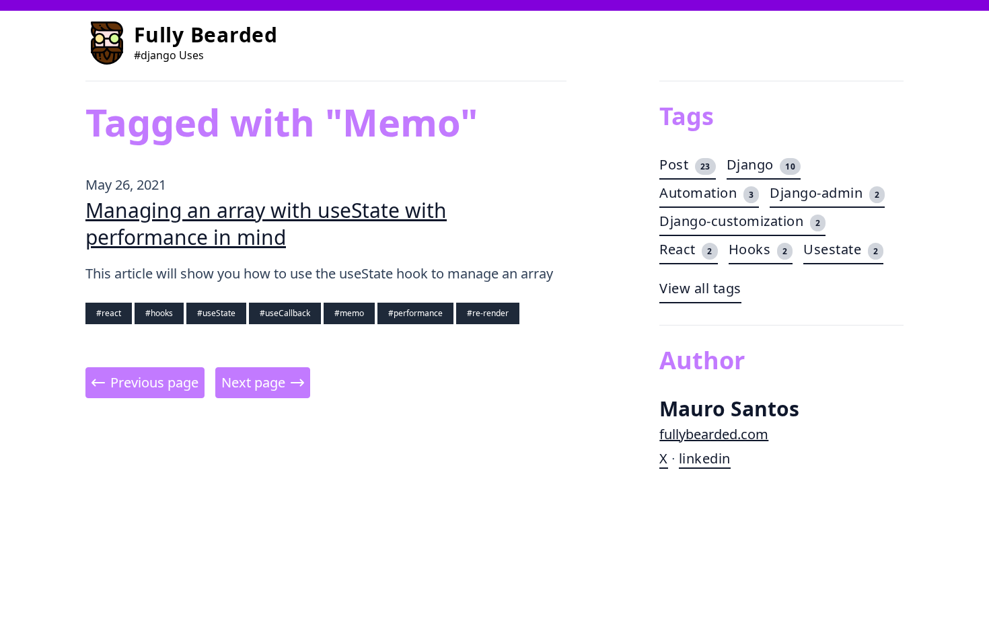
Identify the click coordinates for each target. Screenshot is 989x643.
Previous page (154, 382)
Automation (706, 193)
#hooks (159, 313)
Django (761, 164)
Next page (253, 382)
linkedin (705, 458)
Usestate (840, 249)
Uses (191, 55)
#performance (415, 313)
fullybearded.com (713, 434)
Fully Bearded (206, 34)
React (685, 249)
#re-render (488, 313)
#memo (349, 313)
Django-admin (824, 193)
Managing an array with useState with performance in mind (266, 223)
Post (684, 164)
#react (108, 313)
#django (155, 55)
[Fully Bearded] (107, 43)
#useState (216, 313)
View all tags (700, 288)
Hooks (758, 249)
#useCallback (285, 313)
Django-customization (739, 221)
